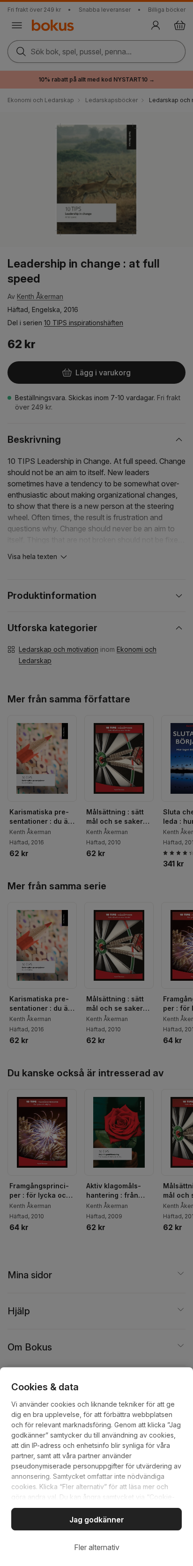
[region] (96, 1466)
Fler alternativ (96, 1547)
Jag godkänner (96, 1519)
